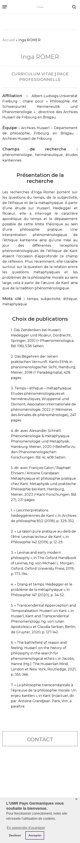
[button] (4, 7)
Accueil (8, 40)
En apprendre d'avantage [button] (26, 828)
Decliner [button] (15, 835)
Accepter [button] (34, 835)
